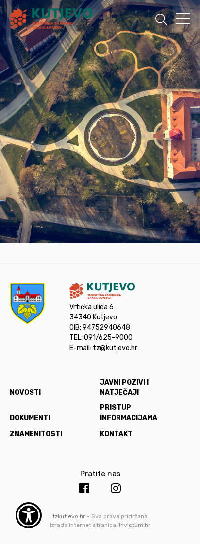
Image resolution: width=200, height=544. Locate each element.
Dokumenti (30, 418)
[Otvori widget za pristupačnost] (29, 515)
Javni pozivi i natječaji (124, 387)
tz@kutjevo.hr (115, 348)
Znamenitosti (36, 434)
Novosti (25, 392)
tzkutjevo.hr (68, 516)
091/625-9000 (108, 337)
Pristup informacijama (128, 413)
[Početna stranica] (51, 20)
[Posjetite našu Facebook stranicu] (84, 488)
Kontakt (116, 434)
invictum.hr (134, 525)
